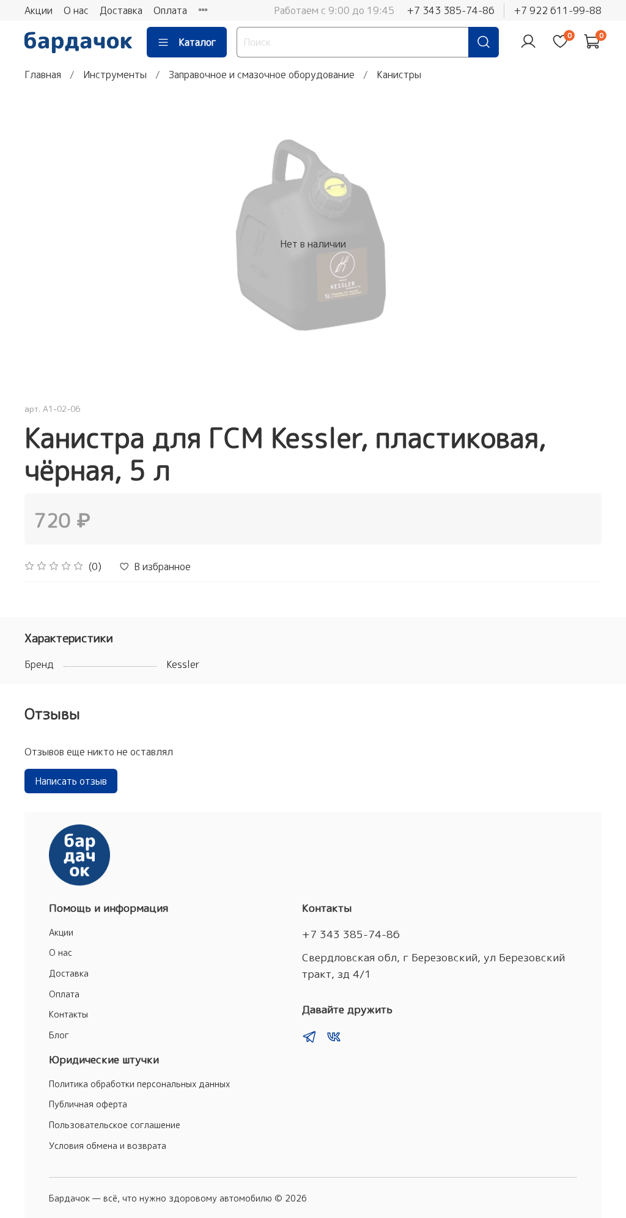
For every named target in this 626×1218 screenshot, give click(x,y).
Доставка (121, 10)
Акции (38, 10)
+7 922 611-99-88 (558, 10)
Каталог (197, 42)
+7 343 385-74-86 (451, 10)
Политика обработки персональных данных (139, 1084)
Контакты (68, 1014)
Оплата (170, 10)
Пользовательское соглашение (114, 1125)
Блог (59, 1035)
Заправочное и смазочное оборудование (262, 74)
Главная (42, 74)
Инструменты (115, 74)
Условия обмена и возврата (107, 1146)
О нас (76, 10)
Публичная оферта (88, 1104)
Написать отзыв (71, 781)
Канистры (399, 74)
